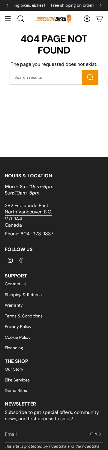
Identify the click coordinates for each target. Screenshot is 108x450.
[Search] (90, 77)
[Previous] (7, 5)
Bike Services (17, 380)
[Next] (100, 5)
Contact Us (15, 283)
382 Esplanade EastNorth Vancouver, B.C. (28, 208)
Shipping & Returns (23, 294)
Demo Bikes (16, 390)
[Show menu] (8, 19)
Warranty (14, 305)
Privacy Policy (18, 326)
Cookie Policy (18, 337)
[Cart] (99, 19)
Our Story (14, 369)
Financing (14, 348)
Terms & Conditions (24, 316)
